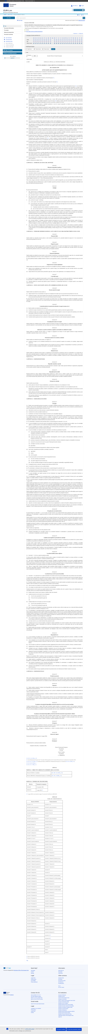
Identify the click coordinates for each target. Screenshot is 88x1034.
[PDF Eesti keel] (44, 41)
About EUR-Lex (61, 970)
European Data (61, 977)
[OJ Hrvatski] (55, 43)
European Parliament (62, 995)
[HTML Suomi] (80, 40)
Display (53, 49)
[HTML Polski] (69, 40)
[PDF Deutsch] (42, 41)
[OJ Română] (73, 43)
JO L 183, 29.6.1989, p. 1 (32, 763)
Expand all (75, 33)
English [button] (82, 5)
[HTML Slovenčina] (75, 40)
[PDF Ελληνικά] (46, 41)
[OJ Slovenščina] (77, 43)
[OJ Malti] (65, 43)
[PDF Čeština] (38, 41)
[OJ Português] (71, 43)
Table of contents (9, 50)
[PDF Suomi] (80, 41)
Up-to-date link (9, 37)
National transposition (9, 32)
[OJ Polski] (69, 43)
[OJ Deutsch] (42, 43)
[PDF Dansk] (40, 41)
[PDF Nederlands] (67, 41)
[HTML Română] (73, 40)
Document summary (8, 34)
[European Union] (6, 993)
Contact (32, 971)
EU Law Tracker (61, 987)
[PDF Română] (73, 41)
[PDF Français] (50, 41)
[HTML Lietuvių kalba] (61, 40)
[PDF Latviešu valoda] (59, 41)
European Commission (62, 999)
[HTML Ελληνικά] (46, 40)
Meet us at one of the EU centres (37, 999)
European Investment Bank (63, 1008)
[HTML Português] (71, 40)
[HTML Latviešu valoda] (59, 40)
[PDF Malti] (65, 41)
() (53, 77)
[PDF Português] (71, 41)
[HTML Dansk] (40, 40)
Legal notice (33, 977)
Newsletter (60, 971)
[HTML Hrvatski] (55, 40)
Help (79, 15)
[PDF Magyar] (63, 41)
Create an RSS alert (9, 46)
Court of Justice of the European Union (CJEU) (66, 1000)
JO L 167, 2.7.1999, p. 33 (32, 764)
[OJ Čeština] (38, 43)
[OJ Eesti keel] (44, 43)
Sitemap (32, 973)
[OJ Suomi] (80, 43)
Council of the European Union (63, 997)
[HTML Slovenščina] (77, 40)
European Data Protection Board (64, 1012)
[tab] (54, 35)
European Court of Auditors (63, 1003)
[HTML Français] (50, 40)
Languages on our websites (36, 1008)
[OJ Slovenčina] (75, 43)
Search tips (20, 20)
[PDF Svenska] (82, 41)
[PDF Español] (36, 41)
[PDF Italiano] (57, 41)
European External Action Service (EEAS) (65, 1004)
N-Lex (59, 985)
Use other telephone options (36, 996)
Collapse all (81, 33)
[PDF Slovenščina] (77, 41)
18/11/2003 (12, 56)
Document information (9, 28)
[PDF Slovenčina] (75, 41)
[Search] (84, 18)
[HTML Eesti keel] (44, 40)
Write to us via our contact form (36, 997)
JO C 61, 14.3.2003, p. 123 (32, 758)
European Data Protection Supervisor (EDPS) (66, 1011)
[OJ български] (34, 43)
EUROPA (5, 14)
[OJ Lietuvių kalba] (61, 43)
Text (5, 26)
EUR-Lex (7, 10)
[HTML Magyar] (63, 40)
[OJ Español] (36, 43)
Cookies (32, 1012)
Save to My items (9, 43)
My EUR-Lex (75, 5)
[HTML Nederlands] (67, 40)
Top (27, 960)
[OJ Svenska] (82, 43)
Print (83, 15)
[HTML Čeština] (38, 40)
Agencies (60, 1016)
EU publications (61, 983)
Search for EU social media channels (37, 1003)
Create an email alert (10, 45)
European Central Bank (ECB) (63, 1001)
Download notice (9, 41)
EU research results (61, 980)
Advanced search (81, 20)
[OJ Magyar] (63, 43)
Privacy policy (33, 1009)
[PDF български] (34, 41)
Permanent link (9, 39)
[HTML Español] (36, 40)
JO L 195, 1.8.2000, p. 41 (70, 761)
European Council (61, 996)
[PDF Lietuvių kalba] (61, 41)
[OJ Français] (50, 43)
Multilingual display (30, 46)
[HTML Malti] (65, 40)
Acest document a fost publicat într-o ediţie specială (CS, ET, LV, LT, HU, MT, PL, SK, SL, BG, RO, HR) (44, 28)
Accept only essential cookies (74, 1029)
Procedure (6, 30)
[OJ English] (48, 43)
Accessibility (33, 980)
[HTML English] (48, 40)
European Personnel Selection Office (65, 1014)
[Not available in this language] (53, 40)
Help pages (33, 970)
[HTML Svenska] (82, 40)
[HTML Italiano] (57, 40)
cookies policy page (29, 1028)
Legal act (12, 58)
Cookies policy (33, 979)
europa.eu (12, 994)
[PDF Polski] (69, 41)
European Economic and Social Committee (66, 1005)
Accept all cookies (61, 1029)
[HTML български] (34, 40)
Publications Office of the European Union (21, 970)
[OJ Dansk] (40, 43)
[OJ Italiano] (57, 43)
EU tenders (60, 979)
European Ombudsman (62, 1010)
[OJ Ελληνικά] (46, 43)
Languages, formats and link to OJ (33, 35)
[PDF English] (48, 41)
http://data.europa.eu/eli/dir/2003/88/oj (34, 31)
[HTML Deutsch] (42, 40)
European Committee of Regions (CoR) (65, 1007)
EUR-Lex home (10, 14)
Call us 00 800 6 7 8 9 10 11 (36, 995)
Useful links (60, 973)
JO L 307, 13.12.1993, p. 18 (32, 761)
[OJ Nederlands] (67, 43)
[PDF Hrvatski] (55, 41)
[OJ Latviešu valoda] (59, 43)
